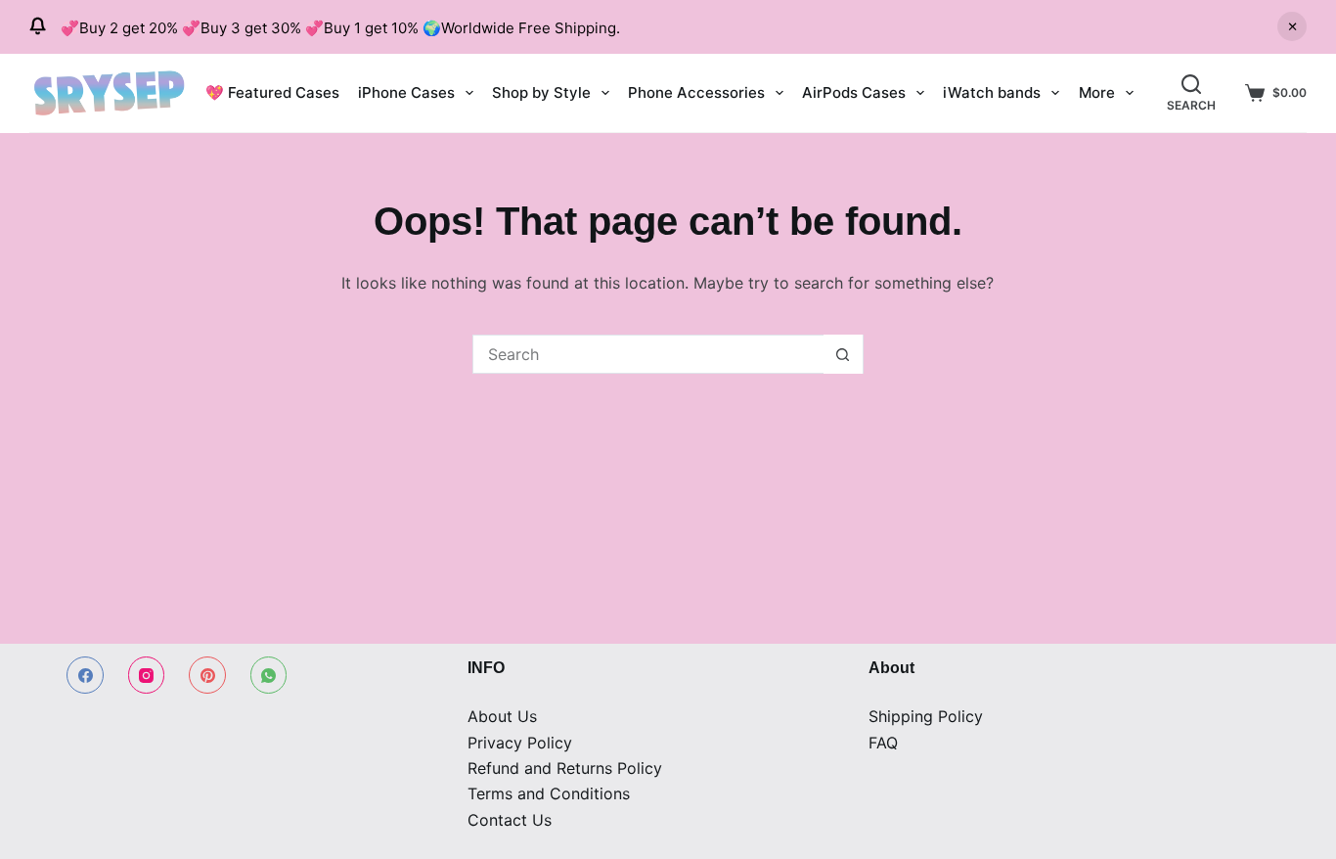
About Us (502, 716)
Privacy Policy (520, 742)
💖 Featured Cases (272, 92)
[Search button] (843, 354)
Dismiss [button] (1292, 26)
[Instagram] (146, 675)
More (1097, 92)
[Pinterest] (207, 675)
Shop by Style (541, 92)
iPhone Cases (406, 92)
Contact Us (510, 820)
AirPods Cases (854, 92)
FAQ (883, 742)
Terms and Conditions (549, 793)
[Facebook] (85, 675)
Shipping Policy (925, 716)
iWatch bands (992, 92)
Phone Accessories (696, 92)
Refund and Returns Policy (565, 768)
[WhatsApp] (269, 675)
